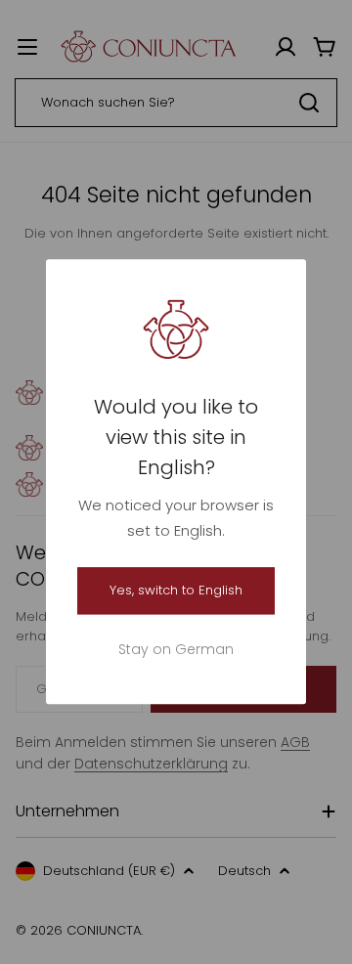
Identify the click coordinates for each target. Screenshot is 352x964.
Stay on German (176, 650)
